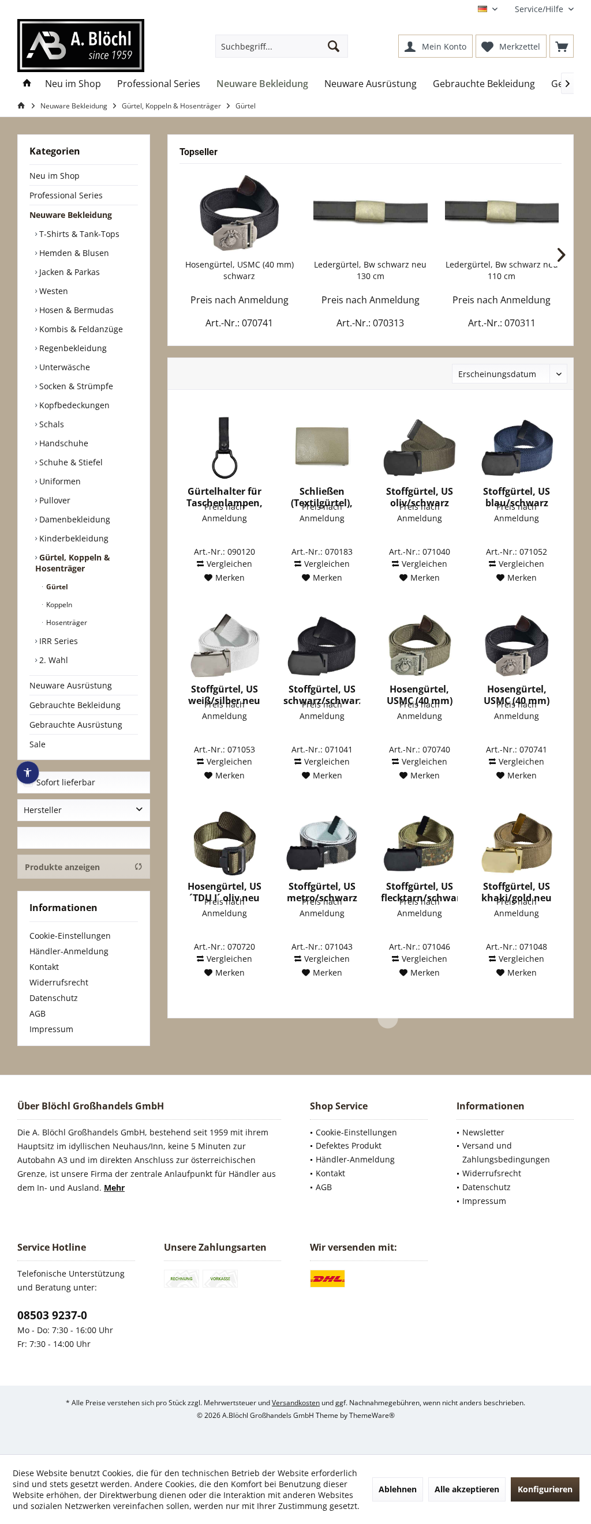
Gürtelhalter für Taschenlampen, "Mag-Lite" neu (224, 497)
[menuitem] (540, 9)
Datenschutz (53, 997)
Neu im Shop (54, 175)
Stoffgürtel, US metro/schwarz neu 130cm (322, 892)
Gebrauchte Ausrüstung (75, 724)
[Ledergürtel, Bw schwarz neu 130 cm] (370, 212)
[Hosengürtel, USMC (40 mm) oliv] (419, 645)
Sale (37, 744)
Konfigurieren (545, 1489)
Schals (50, 424)
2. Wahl (52, 659)
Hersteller (43, 809)
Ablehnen (398, 1489)
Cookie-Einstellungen (70, 935)
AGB (37, 1013)
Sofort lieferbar (65, 782)
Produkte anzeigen (62, 866)
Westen (52, 290)
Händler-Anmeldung (69, 951)
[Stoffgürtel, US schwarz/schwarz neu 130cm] (321, 645)
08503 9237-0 (52, 1315)
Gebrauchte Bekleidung (75, 704)
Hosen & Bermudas (75, 309)
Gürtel (56, 587)
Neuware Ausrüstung (70, 685)
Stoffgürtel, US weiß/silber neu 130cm (224, 694)
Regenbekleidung (72, 348)
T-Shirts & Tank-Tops (78, 233)
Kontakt (44, 966)
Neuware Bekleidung (70, 214)
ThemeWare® (372, 1415)
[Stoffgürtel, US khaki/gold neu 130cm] (516, 843)
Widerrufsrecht (58, 982)
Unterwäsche (63, 367)
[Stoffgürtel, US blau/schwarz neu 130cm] (516, 448)
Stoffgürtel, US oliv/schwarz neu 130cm (419, 497)
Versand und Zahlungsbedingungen (506, 1152)
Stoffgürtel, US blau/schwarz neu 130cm (516, 497)
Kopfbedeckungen (73, 405)
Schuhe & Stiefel (70, 462)
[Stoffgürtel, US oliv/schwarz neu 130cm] (419, 448)
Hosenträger (65, 622)
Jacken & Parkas (68, 271)
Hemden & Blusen (73, 252)
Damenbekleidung (73, 519)
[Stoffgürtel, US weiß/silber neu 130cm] (224, 645)
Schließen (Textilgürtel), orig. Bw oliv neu (321, 497)
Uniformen (59, 481)
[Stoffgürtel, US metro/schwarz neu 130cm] (321, 843)
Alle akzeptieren (467, 1489)
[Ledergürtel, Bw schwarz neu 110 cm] (502, 212)
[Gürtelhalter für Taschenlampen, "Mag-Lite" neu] (224, 448)
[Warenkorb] (561, 46)
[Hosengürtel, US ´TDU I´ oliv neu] (224, 843)
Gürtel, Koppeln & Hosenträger (72, 563)
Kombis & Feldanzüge (80, 328)
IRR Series (57, 640)
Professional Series (66, 195)
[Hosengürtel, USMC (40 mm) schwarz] (239, 212)
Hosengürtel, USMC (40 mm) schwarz (239, 270)
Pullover (53, 500)
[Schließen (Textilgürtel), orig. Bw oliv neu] (321, 448)
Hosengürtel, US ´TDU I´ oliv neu (224, 892)
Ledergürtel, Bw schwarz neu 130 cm (370, 270)
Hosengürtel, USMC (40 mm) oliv (419, 694)
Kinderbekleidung (73, 538)
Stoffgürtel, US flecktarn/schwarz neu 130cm (419, 892)
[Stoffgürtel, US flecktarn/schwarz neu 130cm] (419, 843)
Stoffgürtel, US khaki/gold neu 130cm (516, 892)
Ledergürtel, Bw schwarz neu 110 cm (502, 270)
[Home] (27, 84)
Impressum (51, 1028)
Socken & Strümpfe (75, 386)
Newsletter (483, 1132)
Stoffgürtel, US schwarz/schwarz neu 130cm (321, 694)
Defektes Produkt (348, 1145)
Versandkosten (296, 1403)
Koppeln (58, 604)
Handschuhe (62, 443)
